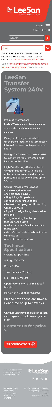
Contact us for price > (25, 328)
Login (39, 25)
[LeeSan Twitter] (37, 379)
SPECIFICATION (18, 344)
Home (20, 53)
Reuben (45, 396)
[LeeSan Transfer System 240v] (14, 106)
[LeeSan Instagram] (42, 379)
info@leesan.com (12, 375)
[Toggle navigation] (47, 25)
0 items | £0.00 (41, 30)
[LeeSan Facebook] (33, 379)
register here (35, 67)
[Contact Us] (46, 379)
